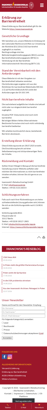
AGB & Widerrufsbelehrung (14, 375)
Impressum (19, 393)
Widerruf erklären (9, 379)
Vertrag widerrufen (23, 401)
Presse (7, 329)
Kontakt (8, 393)
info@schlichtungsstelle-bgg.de (22, 224)
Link (41, 333)
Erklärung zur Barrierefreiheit (14, 372)
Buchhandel (9, 326)
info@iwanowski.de (17, 185)
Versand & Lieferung (10, 368)
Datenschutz (31, 393)
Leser (6, 322)
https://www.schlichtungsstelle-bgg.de (26, 227)
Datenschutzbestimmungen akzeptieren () (24, 333)
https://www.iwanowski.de (21, 29)
